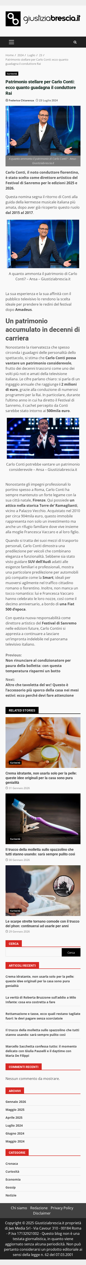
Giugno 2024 (15, 1133)
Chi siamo (19, 1208)
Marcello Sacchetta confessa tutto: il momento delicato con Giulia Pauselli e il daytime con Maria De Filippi (41, 1051)
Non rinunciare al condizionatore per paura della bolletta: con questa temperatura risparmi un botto (38, 663)
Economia (13, 1179)
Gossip (11, 1187)
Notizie (11, 1195)
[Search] (75, 42)
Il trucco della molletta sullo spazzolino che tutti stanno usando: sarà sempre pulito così (43, 818)
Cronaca (12, 1163)
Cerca (14, 943)
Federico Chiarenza (21, 100)
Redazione (39, 1208)
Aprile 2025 (14, 1117)
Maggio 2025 (15, 1109)
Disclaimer (42, 1213)
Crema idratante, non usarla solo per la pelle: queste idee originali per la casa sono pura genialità (43, 742)
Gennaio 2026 (16, 1102)
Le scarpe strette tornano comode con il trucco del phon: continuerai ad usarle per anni (43, 890)
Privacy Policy (62, 1208)
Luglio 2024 (14, 1125)
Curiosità (12, 73)
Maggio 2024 (15, 1141)
